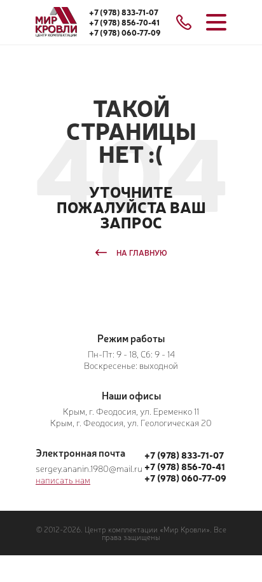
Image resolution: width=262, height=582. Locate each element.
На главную (141, 252)
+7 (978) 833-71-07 (123, 12)
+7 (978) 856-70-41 (124, 22)
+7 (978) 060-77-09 (125, 32)
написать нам (63, 479)
